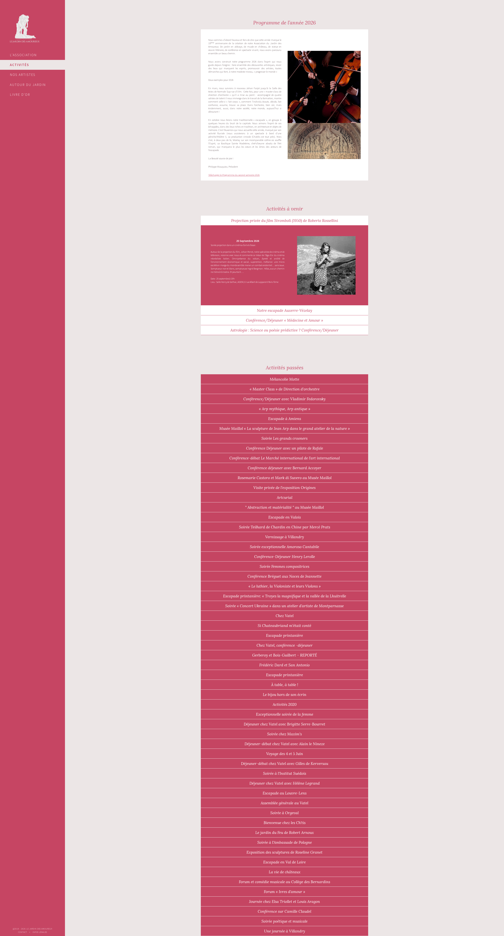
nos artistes (22, 75)
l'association (23, 55)
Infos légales (39, 932)
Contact (22, 932)
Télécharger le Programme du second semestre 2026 (234, 174)
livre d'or (20, 94)
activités (19, 65)
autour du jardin (28, 85)
